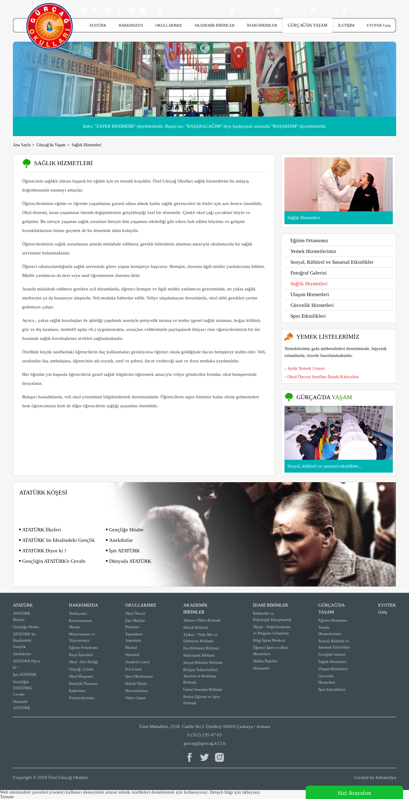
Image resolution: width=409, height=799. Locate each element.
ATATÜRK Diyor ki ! (44, 551)
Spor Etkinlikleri (308, 316)
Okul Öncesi (135, 613)
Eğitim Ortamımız (309, 240)
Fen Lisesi (133, 669)
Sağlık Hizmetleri (309, 284)
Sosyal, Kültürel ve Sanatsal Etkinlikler (332, 262)
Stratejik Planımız (83, 683)
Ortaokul (132, 654)
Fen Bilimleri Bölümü (201, 648)
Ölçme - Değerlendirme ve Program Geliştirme (271, 630)
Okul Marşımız (81, 676)
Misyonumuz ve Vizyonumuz (82, 637)
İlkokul (131, 647)
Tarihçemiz (78, 613)
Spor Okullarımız (139, 676)
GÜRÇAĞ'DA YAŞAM (308, 25)
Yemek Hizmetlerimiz (313, 251)
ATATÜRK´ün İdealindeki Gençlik (58, 540)
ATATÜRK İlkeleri (41, 530)
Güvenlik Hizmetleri (312, 305)
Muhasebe (261, 668)
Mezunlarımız (136, 690)
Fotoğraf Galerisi (308, 273)
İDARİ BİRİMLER (262, 25)
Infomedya (386, 777)
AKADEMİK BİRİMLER (214, 25)
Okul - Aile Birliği (83, 662)
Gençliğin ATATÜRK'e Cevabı (54, 561)
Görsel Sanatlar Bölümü (202, 689)
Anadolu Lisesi (137, 662)
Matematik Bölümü (199, 655)
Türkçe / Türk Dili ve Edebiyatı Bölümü (200, 637)
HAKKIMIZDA (131, 25)
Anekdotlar (121, 540)
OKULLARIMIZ (168, 25)
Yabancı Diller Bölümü (202, 620)
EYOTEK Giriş (379, 25)
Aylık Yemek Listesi (306, 368)
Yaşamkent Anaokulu (134, 637)
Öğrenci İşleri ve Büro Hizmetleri (271, 650)
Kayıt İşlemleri (81, 654)
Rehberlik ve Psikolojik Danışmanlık (272, 616)
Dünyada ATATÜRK (130, 561)
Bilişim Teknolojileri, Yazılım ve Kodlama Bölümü (200, 676)
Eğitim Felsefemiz (83, 647)
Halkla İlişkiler (265, 661)
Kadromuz (77, 690)
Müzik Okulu (136, 683)
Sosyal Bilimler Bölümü (202, 662)
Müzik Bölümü (195, 627)
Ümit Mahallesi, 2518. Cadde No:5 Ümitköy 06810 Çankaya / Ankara (204, 726)
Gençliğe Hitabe (126, 530)
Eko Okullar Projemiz (135, 623)
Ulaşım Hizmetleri (309, 294)
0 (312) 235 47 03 (204, 734)
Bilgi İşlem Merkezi (269, 640)
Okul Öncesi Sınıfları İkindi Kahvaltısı (323, 376)
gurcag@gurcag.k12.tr (205, 743)
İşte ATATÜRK (124, 551)
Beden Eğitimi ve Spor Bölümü (201, 699)
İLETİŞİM (346, 25)
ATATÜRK (97, 25)
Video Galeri (135, 698)
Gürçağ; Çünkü (81, 669)
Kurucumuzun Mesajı (80, 623)
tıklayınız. (251, 792)
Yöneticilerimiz (81, 698)
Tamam (7, 796)
